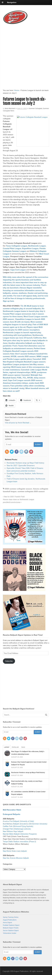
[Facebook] (17, 452)
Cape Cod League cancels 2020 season (25, 380)
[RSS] (7, 452)
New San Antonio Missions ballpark (16, 858)
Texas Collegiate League (16, 246)
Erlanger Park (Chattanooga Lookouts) (17, 829)
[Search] (46, 714)
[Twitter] (12, 452)
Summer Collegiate (35, 108)
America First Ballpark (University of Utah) (18, 821)
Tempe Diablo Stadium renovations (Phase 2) (19, 841)
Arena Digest (7, 922)
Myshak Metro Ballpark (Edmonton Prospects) (20, 834)
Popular (15, 747)
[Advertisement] (26, 54)
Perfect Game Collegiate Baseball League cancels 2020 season (24, 351)
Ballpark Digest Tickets (11, 928)
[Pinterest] (31, 452)
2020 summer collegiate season (18, 489)
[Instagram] (26, 452)
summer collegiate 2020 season (31, 491)
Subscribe (9, 661)
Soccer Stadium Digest (11, 930)
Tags (23, 747)
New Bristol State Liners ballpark (15, 851)
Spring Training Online (10, 917)
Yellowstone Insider (9, 933)
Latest (6, 747)
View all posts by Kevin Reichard (18, 423)
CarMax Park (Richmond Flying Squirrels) (18, 826)
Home (16, 90)
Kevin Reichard (10, 108)
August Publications (10, 920)
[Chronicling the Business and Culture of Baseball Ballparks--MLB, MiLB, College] (15, 23)
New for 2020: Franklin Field (14, 497)
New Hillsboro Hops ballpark (13, 831)
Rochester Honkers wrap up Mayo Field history (28, 772)
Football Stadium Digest (11, 925)
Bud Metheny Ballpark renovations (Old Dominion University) (25, 823)
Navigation (11, 2)
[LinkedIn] (21, 452)
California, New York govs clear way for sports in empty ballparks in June (25, 340)
